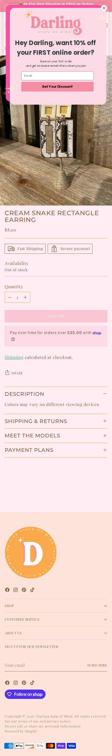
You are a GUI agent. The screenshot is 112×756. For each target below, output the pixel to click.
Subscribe (97, 665)
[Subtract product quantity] (9, 297)
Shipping (14, 357)
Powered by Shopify (21, 731)
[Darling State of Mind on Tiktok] (33, 590)
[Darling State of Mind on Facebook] (8, 590)
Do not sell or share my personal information (43, 726)
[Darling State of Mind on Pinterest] (24, 590)
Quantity (14, 286)
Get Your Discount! (57, 86)
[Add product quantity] (25, 297)
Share (17, 373)
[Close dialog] (104, 8)
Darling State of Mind (54, 716)
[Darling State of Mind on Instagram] (16, 590)
